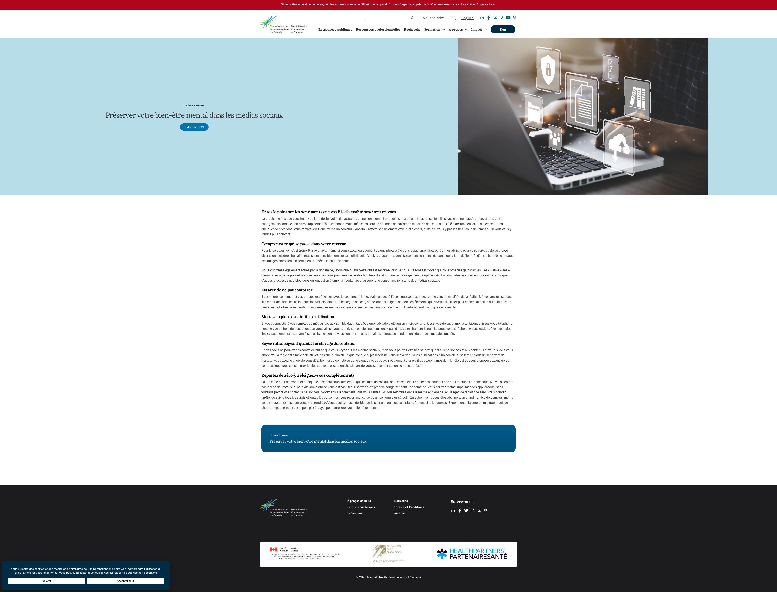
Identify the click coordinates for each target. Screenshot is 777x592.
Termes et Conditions (409, 507)
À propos (456, 29)
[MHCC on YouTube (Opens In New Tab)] (479, 510)
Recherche (412, 29)
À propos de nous (359, 501)
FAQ (453, 18)
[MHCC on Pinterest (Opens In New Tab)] (485, 510)
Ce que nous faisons (361, 507)
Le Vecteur (354, 513)
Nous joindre (433, 18)
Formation (432, 29)
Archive (399, 513)
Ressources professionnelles (378, 29)
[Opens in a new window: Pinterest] (514, 17)
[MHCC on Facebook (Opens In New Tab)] (459, 510)
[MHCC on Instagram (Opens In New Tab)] (472, 510)
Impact (476, 29)
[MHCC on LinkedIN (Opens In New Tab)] (453, 510)
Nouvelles (401, 501)
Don (503, 29)
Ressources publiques (335, 29)
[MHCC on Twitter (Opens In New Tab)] (466, 510)
